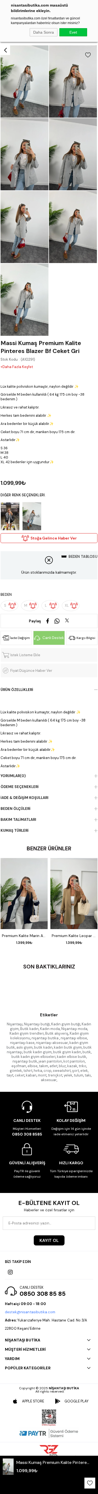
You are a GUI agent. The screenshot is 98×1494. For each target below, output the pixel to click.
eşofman (18, 1066)
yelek (68, 1075)
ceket (19, 1075)
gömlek (16, 1070)
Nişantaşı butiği (37, 1024)
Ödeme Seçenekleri (20, 786)
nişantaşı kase (22, 1042)
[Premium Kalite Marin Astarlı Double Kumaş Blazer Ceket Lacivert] (24, 893)
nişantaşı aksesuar (52, 1042)
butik (86, 1052)
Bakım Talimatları (18, 819)
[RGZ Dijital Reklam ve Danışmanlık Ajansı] (49, 1450)
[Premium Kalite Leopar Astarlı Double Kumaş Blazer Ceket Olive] (73, 893)
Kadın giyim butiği (65, 1024)
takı (88, 1075)
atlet (53, 1066)
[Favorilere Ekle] (88, 55)
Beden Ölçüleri (15, 808)
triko (82, 1066)
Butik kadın (29, 1028)
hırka (38, 1070)
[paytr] (49, 1433)
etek (84, 1070)
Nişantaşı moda (74, 1028)
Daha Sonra (43, 32)
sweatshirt (62, 1070)
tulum (78, 1075)
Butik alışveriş (56, 1033)
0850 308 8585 (27, 1134)
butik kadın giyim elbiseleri (33, 1056)
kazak (72, 1066)
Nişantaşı (15, 1024)
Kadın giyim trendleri (27, 1033)
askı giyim (24, 1047)
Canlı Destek (53, 637)
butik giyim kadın (67, 1052)
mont (42, 1075)
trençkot (55, 1075)
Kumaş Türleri (15, 830)
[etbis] (49, 1418)
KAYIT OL (49, 1240)
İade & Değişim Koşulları (24, 797)
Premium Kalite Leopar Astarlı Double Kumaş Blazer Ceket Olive (74, 935)
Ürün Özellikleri (17, 689)
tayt (10, 1075)
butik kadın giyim (38, 1052)
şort (75, 1070)
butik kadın (43, 1047)
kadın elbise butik (71, 1056)
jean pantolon (50, 1061)
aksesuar (49, 1080)
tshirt (27, 1070)
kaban (31, 1075)
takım (43, 1066)
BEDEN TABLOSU (83, 556)
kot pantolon (74, 1061)
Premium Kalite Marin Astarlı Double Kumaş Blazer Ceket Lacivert (24, 935)
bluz (62, 1066)
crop (47, 1070)
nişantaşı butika (45, 1038)
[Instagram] (10, 1272)
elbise (32, 1066)
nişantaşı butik (25, 1061)
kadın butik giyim (68, 1047)
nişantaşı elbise (74, 1038)
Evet (73, 32)
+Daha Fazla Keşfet (17, 366)
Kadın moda (50, 1028)
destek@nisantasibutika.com (30, 1312)
